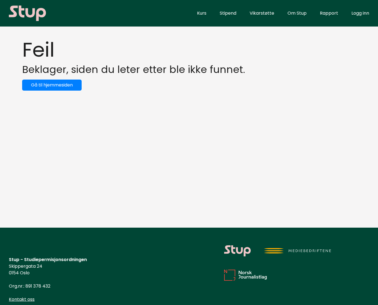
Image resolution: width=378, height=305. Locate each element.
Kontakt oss (22, 299)
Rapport (329, 13)
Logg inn (360, 13)
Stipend (228, 13)
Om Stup (297, 13)
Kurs (201, 13)
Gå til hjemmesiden (52, 85)
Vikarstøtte (262, 13)
